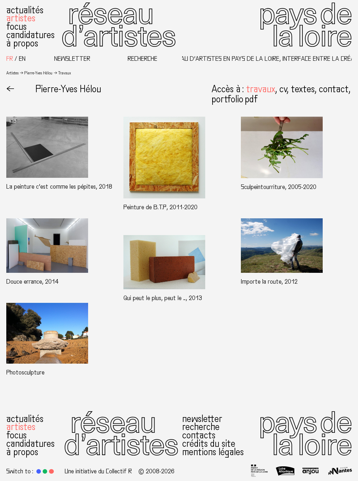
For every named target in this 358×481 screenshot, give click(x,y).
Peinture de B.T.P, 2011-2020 (160, 207)
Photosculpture (25, 372)
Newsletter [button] (72, 58)
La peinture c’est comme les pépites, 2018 (59, 186)
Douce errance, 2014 (32, 281)
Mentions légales (213, 452)
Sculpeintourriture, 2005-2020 (278, 187)
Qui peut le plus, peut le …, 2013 (162, 298)
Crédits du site (208, 443)
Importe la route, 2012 (269, 281)
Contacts (198, 435)
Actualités (24, 10)
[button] (262, 89)
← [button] (10, 89)
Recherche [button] (142, 58)
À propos (22, 43)
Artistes (20, 18)
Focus (16, 26)
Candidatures (30, 35)
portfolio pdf (234, 99)
